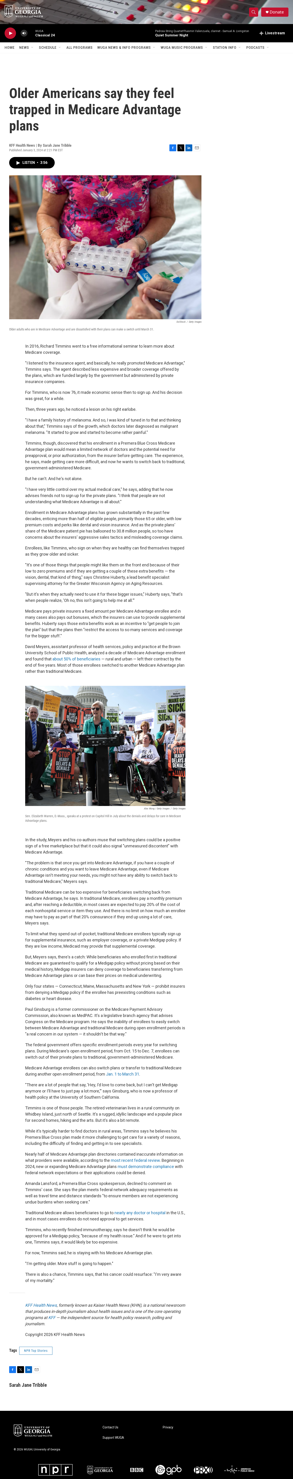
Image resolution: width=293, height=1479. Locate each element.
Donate (277, 12)
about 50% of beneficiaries (76, 659)
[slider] (31, 33)
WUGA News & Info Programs (124, 47)
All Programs (79, 47)
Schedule (48, 47)
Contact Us (110, 1427)
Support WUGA (113, 1437)
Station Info (224, 47)
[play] (10, 33)
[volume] (24, 33)
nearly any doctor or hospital (139, 1212)
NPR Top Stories (36, 1350)
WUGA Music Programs (182, 47)
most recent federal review (135, 1160)
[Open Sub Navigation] (32, 47)
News (24, 47)
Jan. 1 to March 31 (122, 1074)
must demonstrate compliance (146, 1166)
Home (10, 47)
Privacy (168, 1427)
